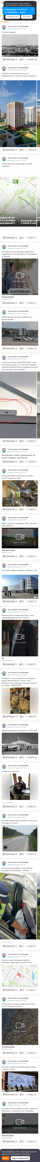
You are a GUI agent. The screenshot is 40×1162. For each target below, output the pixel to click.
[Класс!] (3, 802)
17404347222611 (8, 1136)
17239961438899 (8, 1047)
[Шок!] (5, 802)
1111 (3, 658)
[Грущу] (5, 942)
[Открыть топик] (20, 32)
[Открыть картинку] (18, 113)
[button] (10, 59)
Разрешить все (12, 17)
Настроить (27, 17)
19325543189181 (8, 297)
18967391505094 (8, 550)
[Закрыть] (32, 9)
